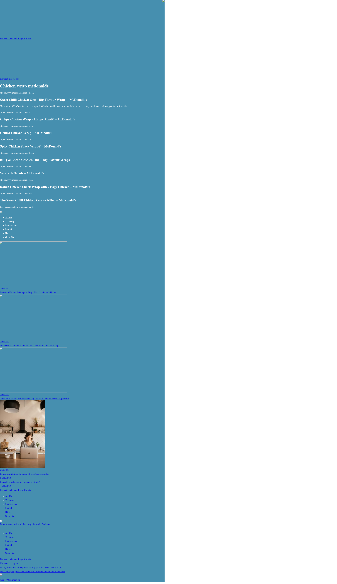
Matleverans (11, 225)
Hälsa (8, 233)
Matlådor (9, 229)
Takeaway (9, 221)
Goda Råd (9, 237)
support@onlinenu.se (10, 579)
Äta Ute (8, 217)
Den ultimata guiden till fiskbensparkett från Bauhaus (25, 524)
